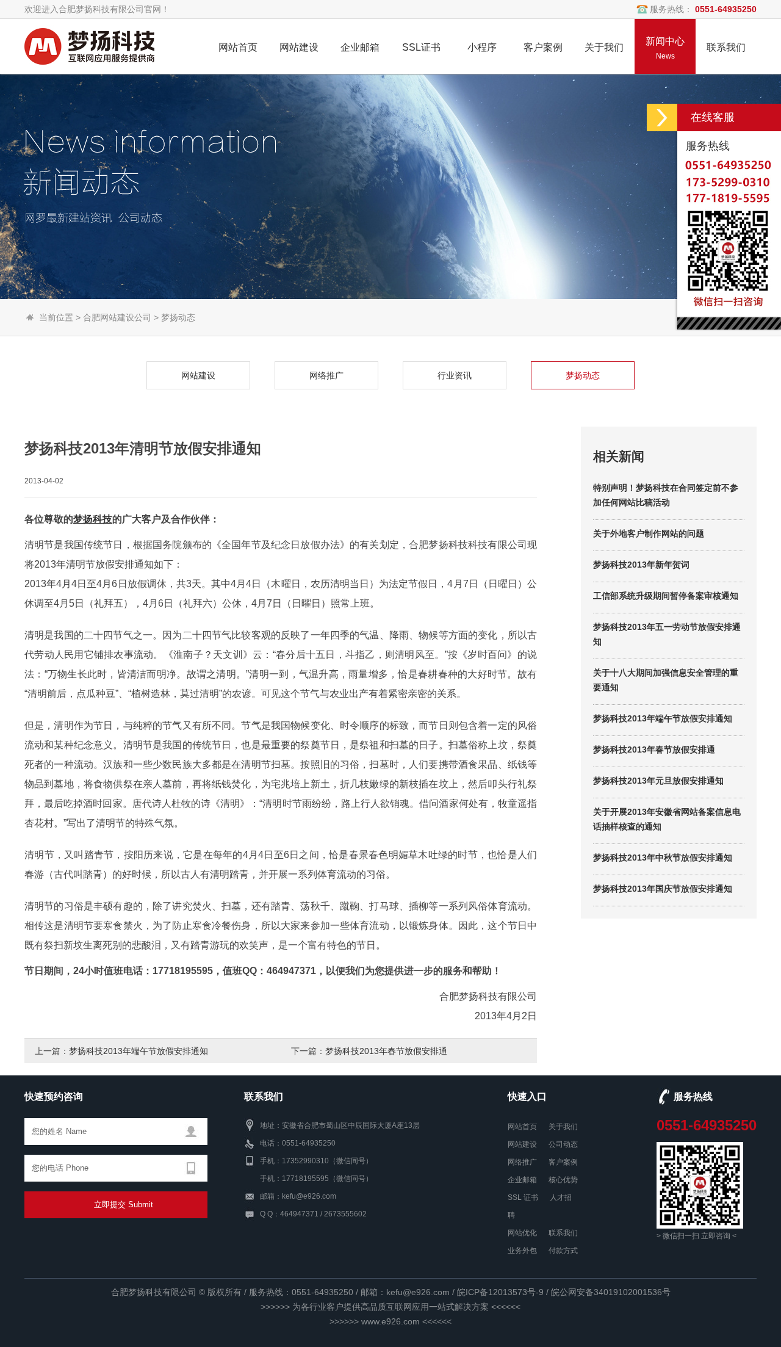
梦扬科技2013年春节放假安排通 (386, 1051)
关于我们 (563, 1126)
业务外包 (522, 1250)
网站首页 (522, 1126)
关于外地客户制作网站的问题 (648, 533)
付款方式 (563, 1250)
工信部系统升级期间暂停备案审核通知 (665, 596)
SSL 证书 (523, 1197)
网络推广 (326, 375)
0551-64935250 (707, 1125)
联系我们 (563, 1233)
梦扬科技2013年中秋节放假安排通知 (662, 857)
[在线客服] (662, 117)
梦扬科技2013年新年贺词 (641, 564)
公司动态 (563, 1144)
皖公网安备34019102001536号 (611, 1292)
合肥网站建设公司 (117, 317)
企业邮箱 (522, 1179)
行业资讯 (454, 375)
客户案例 (563, 1162)
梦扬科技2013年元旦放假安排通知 (658, 780)
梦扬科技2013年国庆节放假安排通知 (662, 889)
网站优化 (522, 1233)
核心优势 (563, 1179)
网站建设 (198, 375)
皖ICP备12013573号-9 (500, 1292)
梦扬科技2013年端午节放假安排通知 (138, 1051)
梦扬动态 (178, 317)
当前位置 (56, 317)
